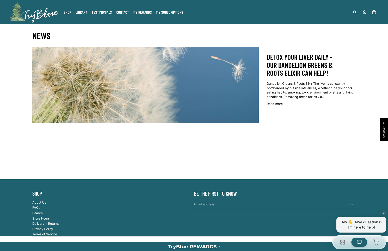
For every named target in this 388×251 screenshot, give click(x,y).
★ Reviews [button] (384, 130)
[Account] (364, 12)
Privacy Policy (42, 229)
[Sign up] (351, 204)
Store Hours (41, 218)
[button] (194, 246)
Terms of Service (44, 234)
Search (37, 213)
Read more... (276, 104)
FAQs (36, 207)
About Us (39, 202)
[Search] (355, 12)
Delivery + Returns (45, 223)
